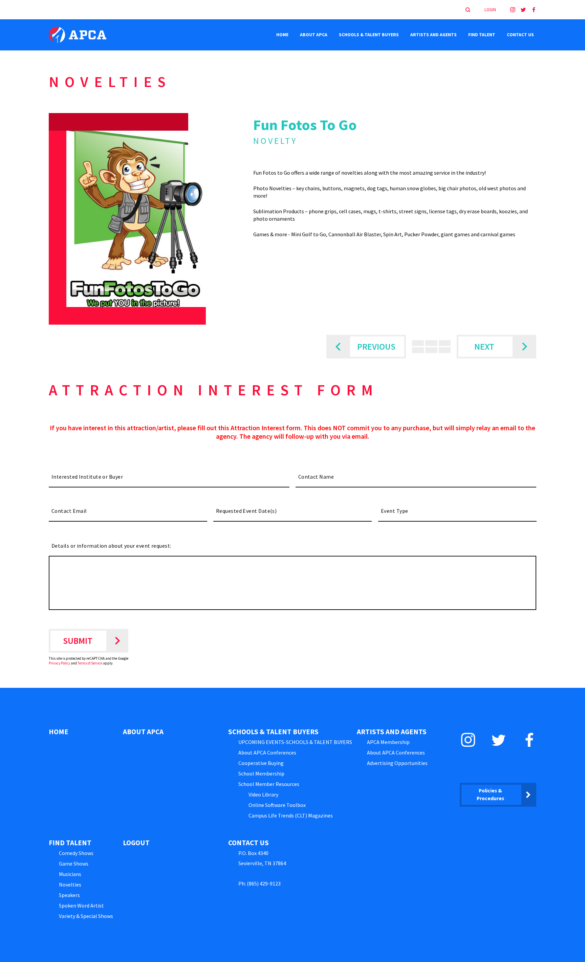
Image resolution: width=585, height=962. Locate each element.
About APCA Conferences (267, 752)
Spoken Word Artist (81, 905)
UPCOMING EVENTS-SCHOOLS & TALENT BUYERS (295, 742)
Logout (136, 842)
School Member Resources (268, 784)
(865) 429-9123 (264, 883)
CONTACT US (520, 35)
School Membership (261, 773)
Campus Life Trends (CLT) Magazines (290, 815)
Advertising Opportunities (397, 763)
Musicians (70, 874)
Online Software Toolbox (277, 805)
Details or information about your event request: (111, 545)
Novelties (70, 884)
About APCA (313, 35)
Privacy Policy (59, 663)
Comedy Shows (76, 853)
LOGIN (490, 10)
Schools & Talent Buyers (369, 35)
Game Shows (73, 863)
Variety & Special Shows (86, 916)
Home (282, 35)
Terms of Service (90, 663)
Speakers (69, 895)
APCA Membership (388, 742)
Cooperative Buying (261, 763)
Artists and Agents (433, 35)
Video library (263, 794)
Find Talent (481, 35)
